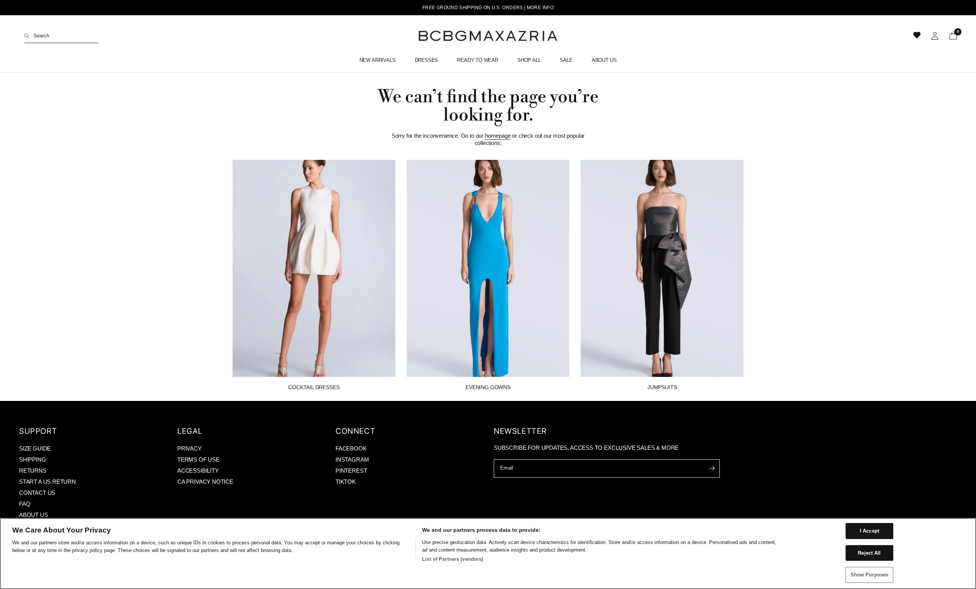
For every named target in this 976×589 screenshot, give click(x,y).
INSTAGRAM (352, 459)
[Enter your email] (712, 468)
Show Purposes (870, 575)
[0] (950, 36)
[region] (488, 553)
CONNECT (355, 431)
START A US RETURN (47, 481)
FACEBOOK (351, 448)
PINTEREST (351, 470)
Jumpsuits (662, 387)
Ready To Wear (477, 60)
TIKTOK (346, 481)
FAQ (24, 503)
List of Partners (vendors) (452, 559)
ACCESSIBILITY (198, 470)
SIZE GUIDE (35, 448)
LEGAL (189, 431)
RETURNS (33, 470)
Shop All (529, 60)
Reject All (869, 553)
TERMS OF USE (198, 459)
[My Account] (935, 36)
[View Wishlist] (918, 36)
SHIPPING (32, 459)
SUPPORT (38, 431)
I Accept (869, 531)
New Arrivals (378, 60)
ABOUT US (33, 515)
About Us (604, 60)
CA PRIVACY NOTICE (205, 481)
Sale (566, 60)
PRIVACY (189, 448)
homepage (498, 135)
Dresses (426, 60)
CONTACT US (37, 492)
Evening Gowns (488, 387)
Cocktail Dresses (313, 387)
